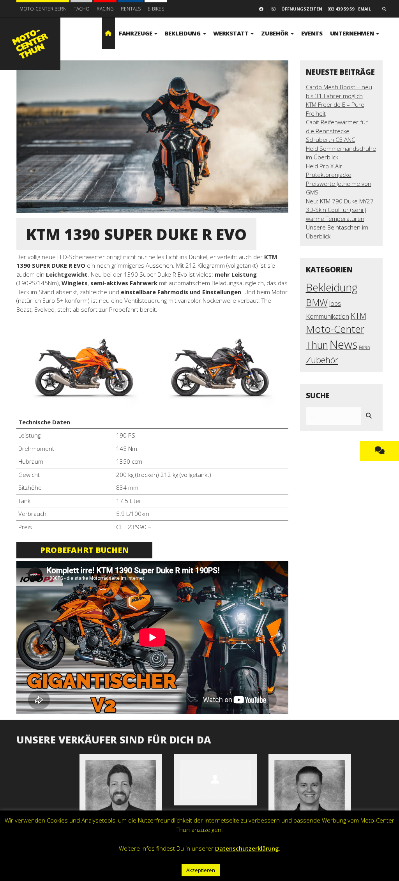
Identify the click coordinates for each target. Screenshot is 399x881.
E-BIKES (156, 8)
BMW (317, 302)
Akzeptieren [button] (200, 870)
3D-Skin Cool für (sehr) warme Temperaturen (336, 214)
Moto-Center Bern (43, 8)
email (364, 9)
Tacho (82, 8)
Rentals (131, 8)
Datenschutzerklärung (247, 848)
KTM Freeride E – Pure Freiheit (335, 109)
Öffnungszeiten (301, 9)
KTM (358, 315)
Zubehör (275, 33)
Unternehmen (352, 33)
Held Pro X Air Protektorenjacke (328, 170)
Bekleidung (183, 33)
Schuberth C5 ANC (330, 139)
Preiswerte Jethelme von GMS (338, 188)
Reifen (364, 347)
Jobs (335, 303)
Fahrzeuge (136, 33)
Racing (105, 8)
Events (312, 33)
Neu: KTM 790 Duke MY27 (340, 201)
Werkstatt (231, 33)
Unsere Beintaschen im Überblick (337, 231)
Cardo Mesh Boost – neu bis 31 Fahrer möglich (339, 91)
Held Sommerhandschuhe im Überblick (341, 153)
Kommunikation (327, 316)
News (343, 344)
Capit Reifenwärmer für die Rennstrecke (337, 126)
